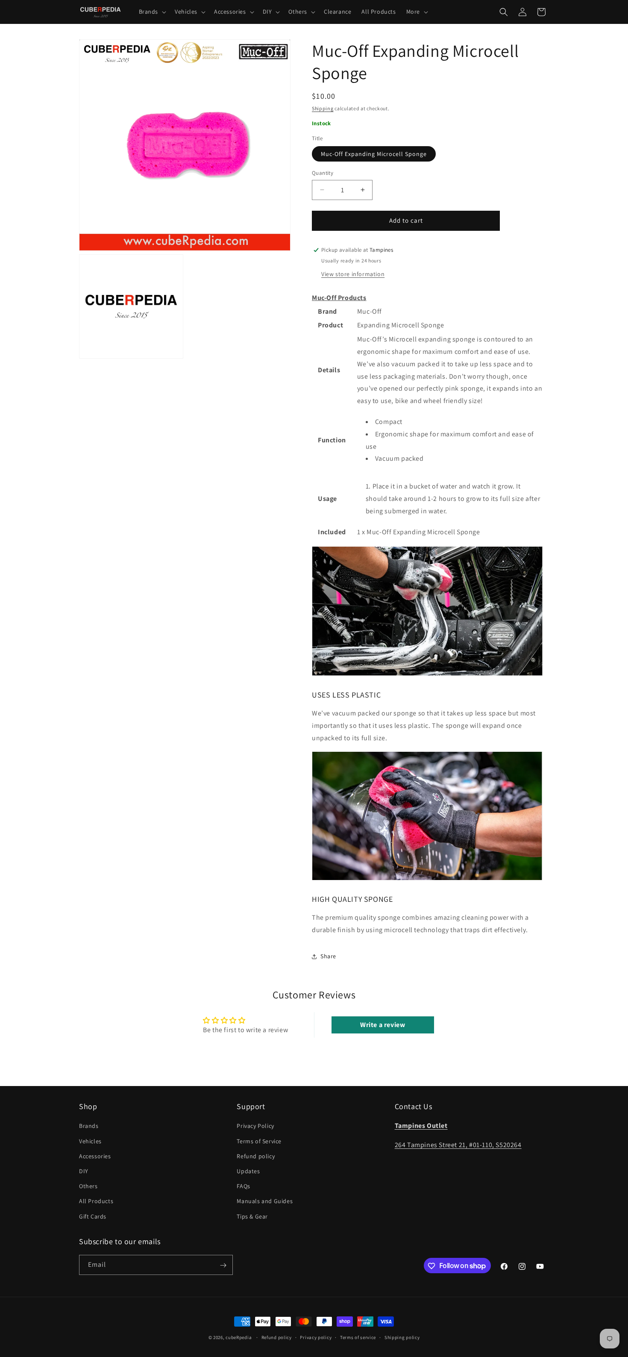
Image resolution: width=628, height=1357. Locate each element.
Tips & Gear (252, 1216)
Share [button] (328, 956)
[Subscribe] (223, 1265)
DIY (83, 1170)
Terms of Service (259, 1141)
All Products (96, 1201)
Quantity (322, 173)
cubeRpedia (239, 1337)
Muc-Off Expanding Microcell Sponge (374, 154)
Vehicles (90, 1141)
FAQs (243, 1186)
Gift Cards (92, 1216)
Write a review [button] (382, 1024)
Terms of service (358, 1337)
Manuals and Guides (265, 1201)
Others (88, 1186)
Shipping (323, 108)
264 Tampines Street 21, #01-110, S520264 (458, 1144)
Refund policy (256, 1156)
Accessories (95, 1156)
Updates (248, 1170)
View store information (352, 274)
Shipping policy (402, 1337)
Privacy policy (316, 1337)
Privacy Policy (255, 1126)
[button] (152, 12)
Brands (89, 1126)
